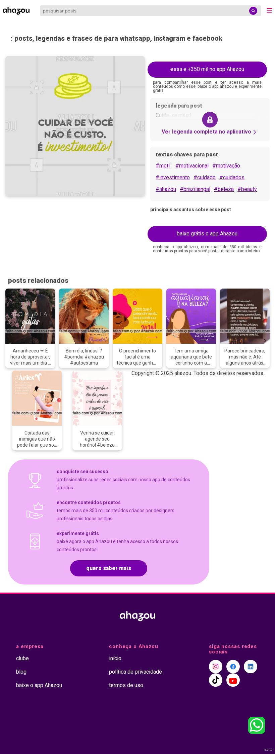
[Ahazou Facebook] (233, 666)
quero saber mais (108, 568)
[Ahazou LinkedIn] (250, 666)
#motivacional (192, 165)
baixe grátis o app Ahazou (207, 233)
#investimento (173, 177)
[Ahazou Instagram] (215, 666)
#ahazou (166, 189)
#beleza (224, 189)
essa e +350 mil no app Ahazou (207, 69)
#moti (163, 165)
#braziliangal (195, 189)
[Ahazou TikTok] (215, 680)
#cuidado (205, 177)
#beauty (247, 189)
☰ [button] (269, 11)
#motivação (226, 165)
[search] (253, 11)
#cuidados (231, 177)
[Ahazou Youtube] (233, 680)
